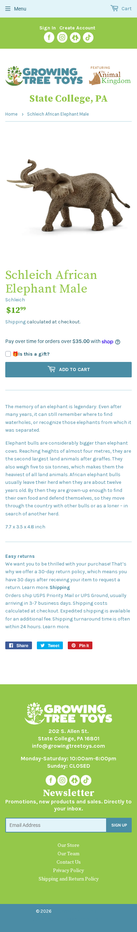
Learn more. (35, 587)
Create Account (77, 28)
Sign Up (119, 825)
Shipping (15, 322)
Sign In (47, 28)
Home (11, 114)
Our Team (68, 854)
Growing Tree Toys (74, 911)
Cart (126, 9)
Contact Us (69, 862)
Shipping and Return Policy (69, 879)
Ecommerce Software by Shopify (66, 919)
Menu (20, 9)
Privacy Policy (68, 871)
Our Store (68, 845)
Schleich (15, 300)
